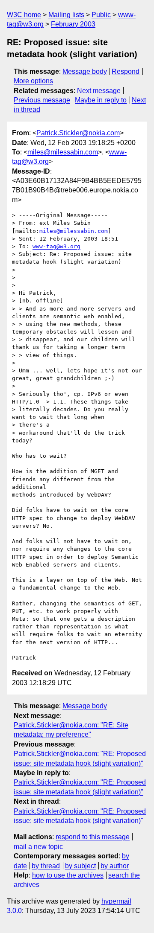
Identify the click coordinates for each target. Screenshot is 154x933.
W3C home (24, 14)
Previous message (42, 100)
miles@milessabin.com (62, 152)
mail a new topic (38, 846)
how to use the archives (68, 875)
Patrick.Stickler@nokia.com (78, 133)
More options (33, 80)
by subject (80, 865)
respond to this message (93, 836)
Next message (99, 90)
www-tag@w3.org (56, 246)
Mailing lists (66, 14)
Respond (125, 71)
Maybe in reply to (101, 100)
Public (101, 14)
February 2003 (73, 24)
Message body (84, 71)
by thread (46, 865)
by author (115, 865)
